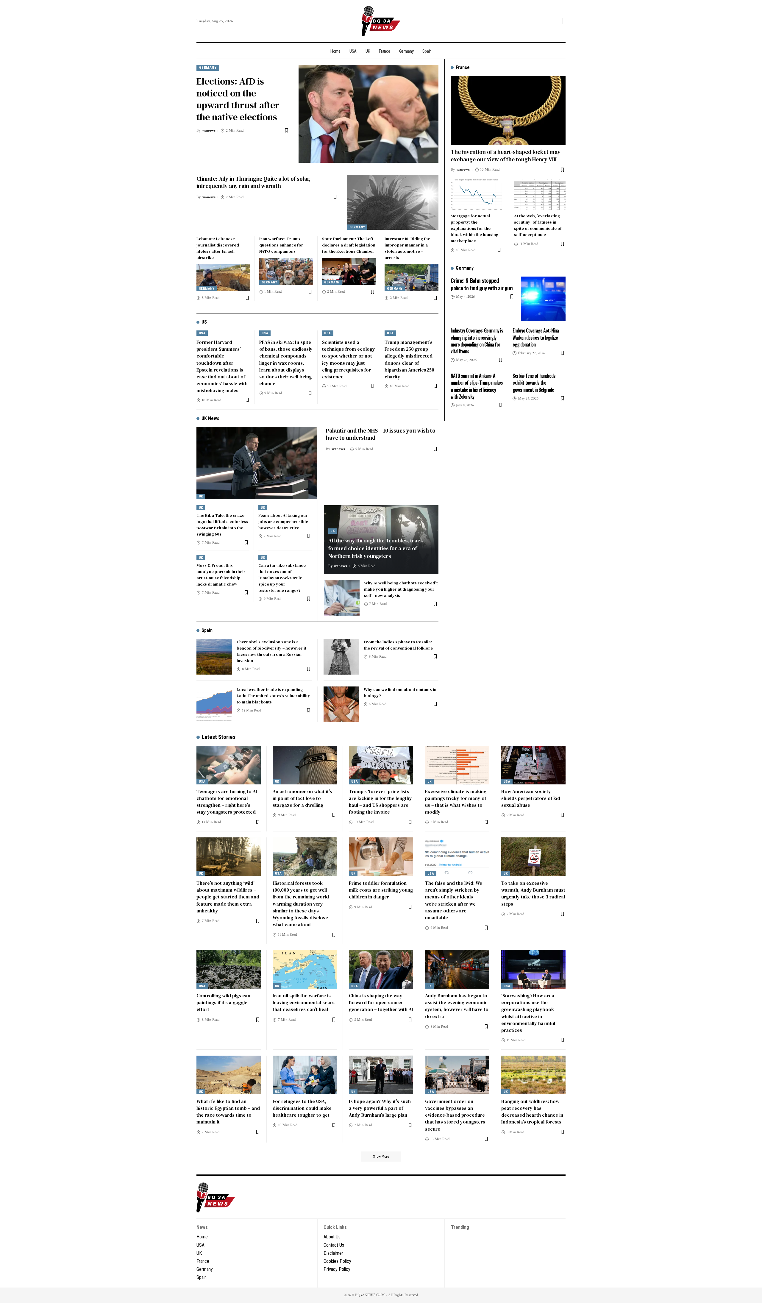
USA (202, 333)
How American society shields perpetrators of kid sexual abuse (530, 798)
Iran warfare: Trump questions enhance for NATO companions (281, 245)
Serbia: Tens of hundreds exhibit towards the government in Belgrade (534, 382)
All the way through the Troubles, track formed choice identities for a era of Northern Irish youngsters (375, 548)
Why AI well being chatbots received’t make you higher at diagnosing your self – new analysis (401, 589)
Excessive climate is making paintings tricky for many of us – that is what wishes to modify (455, 801)
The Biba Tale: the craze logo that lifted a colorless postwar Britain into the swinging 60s (222, 524)
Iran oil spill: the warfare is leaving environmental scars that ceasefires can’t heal (304, 1002)
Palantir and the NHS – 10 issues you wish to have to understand (380, 434)
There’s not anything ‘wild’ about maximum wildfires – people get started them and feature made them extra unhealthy (227, 897)
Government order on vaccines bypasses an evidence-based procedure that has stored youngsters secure (455, 1115)
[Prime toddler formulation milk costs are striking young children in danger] (381, 856)
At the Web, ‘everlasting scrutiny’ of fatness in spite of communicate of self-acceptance (538, 225)
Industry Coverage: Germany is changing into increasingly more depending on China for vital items (477, 341)
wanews (209, 130)
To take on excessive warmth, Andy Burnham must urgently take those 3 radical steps (533, 893)
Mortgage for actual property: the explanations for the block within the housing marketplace (474, 228)
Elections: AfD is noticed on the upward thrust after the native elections (237, 99)
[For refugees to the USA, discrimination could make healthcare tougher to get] (305, 1075)
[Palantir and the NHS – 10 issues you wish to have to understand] (256, 463)
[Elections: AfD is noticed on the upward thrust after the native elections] (368, 114)
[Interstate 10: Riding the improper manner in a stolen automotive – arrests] (411, 277)
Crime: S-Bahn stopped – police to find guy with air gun (482, 284)
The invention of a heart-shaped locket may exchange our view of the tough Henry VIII (505, 155)
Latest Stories (218, 737)
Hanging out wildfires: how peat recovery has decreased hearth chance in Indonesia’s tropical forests (532, 1111)
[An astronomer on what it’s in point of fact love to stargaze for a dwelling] (305, 765)
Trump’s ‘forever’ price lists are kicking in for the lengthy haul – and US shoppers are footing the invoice (380, 801)
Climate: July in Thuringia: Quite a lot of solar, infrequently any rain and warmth (253, 182)
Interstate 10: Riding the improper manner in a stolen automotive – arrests (407, 248)
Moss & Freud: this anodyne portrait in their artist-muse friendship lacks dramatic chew (221, 574)
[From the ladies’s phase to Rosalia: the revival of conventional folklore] (341, 657)
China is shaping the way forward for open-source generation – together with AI (381, 1002)
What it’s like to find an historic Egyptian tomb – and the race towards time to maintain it (228, 1111)
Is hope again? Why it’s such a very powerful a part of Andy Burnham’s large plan (380, 1108)
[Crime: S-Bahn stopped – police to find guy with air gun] (543, 299)
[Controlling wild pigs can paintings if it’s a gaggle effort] (228, 969)
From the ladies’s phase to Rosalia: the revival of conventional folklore (398, 645)
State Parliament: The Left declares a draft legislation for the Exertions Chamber (348, 245)
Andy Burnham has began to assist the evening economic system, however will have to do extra (456, 1006)
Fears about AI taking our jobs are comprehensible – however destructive (284, 521)
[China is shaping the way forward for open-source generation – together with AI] (381, 969)
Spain (207, 630)
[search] (556, 21)
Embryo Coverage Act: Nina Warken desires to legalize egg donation (536, 337)
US (204, 322)
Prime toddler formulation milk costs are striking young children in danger (381, 890)
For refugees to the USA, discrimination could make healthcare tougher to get (302, 1108)
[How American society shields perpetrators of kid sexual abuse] (533, 765)
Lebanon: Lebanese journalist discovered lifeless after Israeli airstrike (217, 248)
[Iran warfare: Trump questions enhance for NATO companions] (286, 271)
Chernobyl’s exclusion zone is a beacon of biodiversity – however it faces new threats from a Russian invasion (271, 651)
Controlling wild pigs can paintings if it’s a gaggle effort (223, 1002)
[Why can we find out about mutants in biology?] (341, 704)
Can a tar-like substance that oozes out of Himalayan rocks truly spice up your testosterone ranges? (282, 577)
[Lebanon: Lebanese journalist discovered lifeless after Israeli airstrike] (223, 277)
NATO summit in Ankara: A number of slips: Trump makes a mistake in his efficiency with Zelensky (477, 386)
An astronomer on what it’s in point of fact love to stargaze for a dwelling (302, 798)
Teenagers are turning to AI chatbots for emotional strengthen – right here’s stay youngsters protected (226, 801)
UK (201, 496)
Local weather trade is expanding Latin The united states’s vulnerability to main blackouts (273, 695)
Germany (208, 67)
